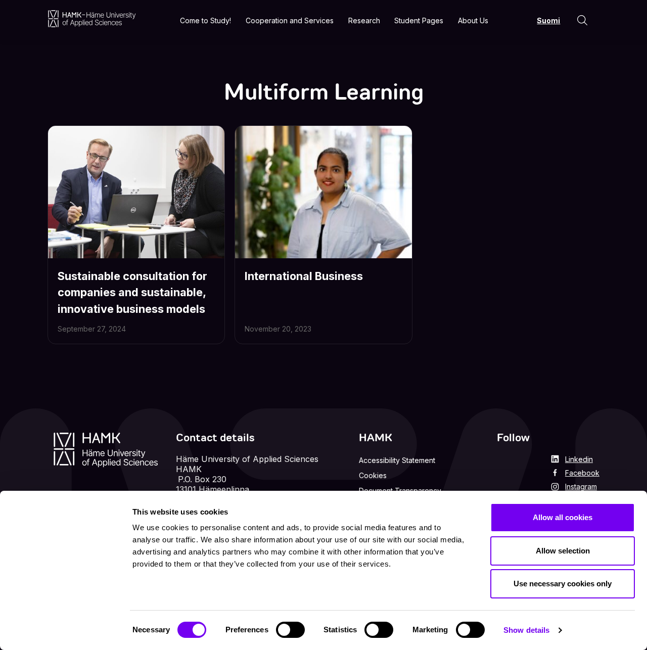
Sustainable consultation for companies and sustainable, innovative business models (132, 292)
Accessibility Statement (397, 460)
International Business (304, 276)
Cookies (373, 475)
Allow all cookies (562, 517)
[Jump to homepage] (92, 18)
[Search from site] (582, 20)
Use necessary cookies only (563, 583)
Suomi (548, 20)
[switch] (290, 630)
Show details (526, 630)
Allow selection (563, 550)
